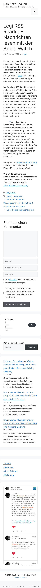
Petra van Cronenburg (13, 361)
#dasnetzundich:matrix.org (15, 185)
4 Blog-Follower (10, 471)
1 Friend (7, 463)
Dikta (20, 75)
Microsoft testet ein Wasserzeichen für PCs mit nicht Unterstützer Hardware (18, 202)
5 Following (8, 475)
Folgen (32, 325)
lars (5, 392)
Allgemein (10, 192)
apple (9, 196)
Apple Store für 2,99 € (27, 162)
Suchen (31, 347)
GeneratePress (20, 577)
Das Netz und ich (15, 4)
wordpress (17, 196)
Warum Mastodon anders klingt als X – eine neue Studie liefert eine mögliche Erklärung (20, 395)
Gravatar (13, 279)
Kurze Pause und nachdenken (20, 210)
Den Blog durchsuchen (13, 343)
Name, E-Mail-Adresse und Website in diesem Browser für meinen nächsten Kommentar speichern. (20, 292)
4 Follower (8, 467)
